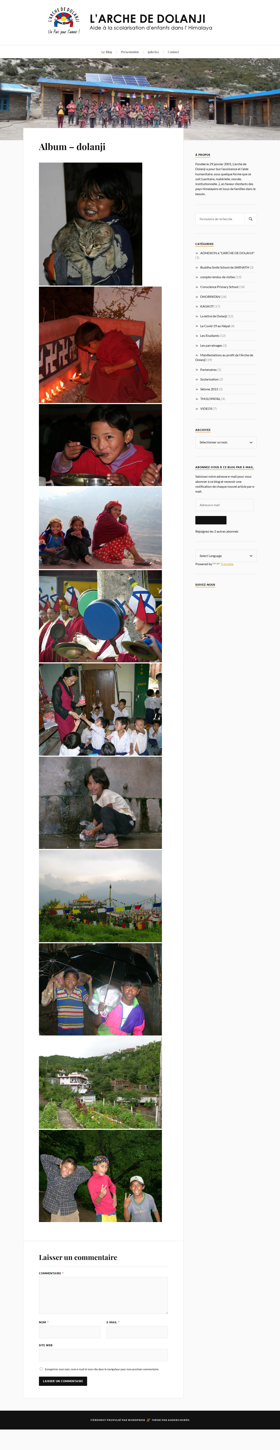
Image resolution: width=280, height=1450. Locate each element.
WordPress (136, 1420)
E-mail (113, 1322)
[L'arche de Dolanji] (140, 32)
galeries (153, 52)
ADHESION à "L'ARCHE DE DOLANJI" (227, 253)
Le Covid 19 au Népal (215, 326)
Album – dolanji (72, 146)
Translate (226, 564)
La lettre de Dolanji (213, 316)
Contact (173, 52)
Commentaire (51, 1273)
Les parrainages (211, 345)
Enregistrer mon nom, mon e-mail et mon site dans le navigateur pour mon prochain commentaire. (102, 1369)
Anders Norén (178, 1420)
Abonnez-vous (211, 520)
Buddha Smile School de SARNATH (224, 267)
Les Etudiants (209, 335)
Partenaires (208, 369)
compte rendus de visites (217, 277)
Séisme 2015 (209, 389)
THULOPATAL (210, 399)
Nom (44, 1322)
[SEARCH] (251, 219)
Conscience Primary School (219, 287)
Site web (46, 1345)
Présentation (130, 52)
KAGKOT (207, 306)
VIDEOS (206, 408)
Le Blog (106, 52)
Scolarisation (209, 379)
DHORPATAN (210, 296)
